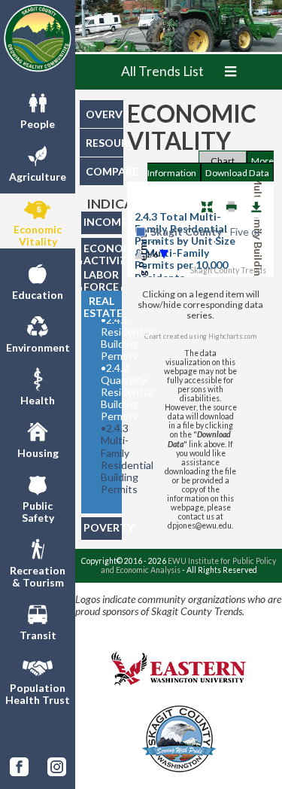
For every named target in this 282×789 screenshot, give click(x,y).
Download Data (237, 172)
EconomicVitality (38, 235)
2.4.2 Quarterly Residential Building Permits (107, 392)
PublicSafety (38, 511)
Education (37, 294)
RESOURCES (104, 142)
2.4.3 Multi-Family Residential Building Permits (107, 458)
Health (37, 400)
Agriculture (37, 176)
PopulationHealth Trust (37, 693)
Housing (38, 452)
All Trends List (162, 71)
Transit (38, 635)
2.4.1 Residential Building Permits (107, 338)
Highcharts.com (232, 336)
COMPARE (104, 171)
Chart (222, 160)
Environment (38, 347)
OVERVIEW (104, 114)
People (37, 123)
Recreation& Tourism (37, 576)
